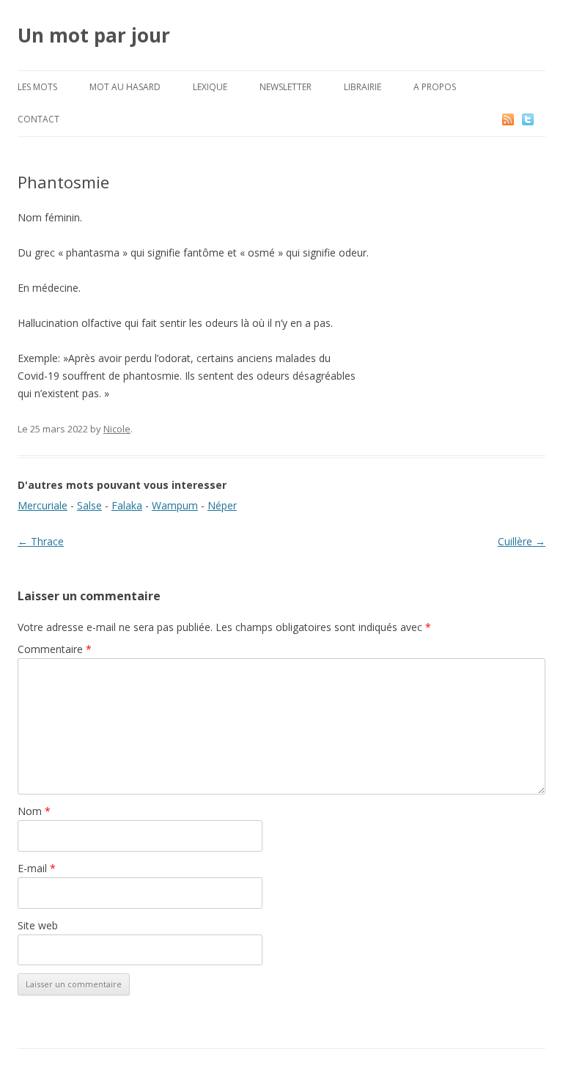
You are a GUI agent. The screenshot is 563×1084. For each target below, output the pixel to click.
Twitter (539, 119)
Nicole (116, 428)
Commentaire (55, 649)
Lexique (210, 87)
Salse (89, 505)
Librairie (362, 87)
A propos (434, 87)
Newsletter (286, 87)
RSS (509, 119)
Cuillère (521, 541)
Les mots (37, 87)
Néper (222, 505)
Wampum (175, 505)
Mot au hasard (125, 87)
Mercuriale (42, 505)
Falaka (126, 505)
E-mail (37, 868)
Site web (38, 925)
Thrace (41, 541)
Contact (38, 119)
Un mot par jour (94, 35)
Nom (34, 811)
